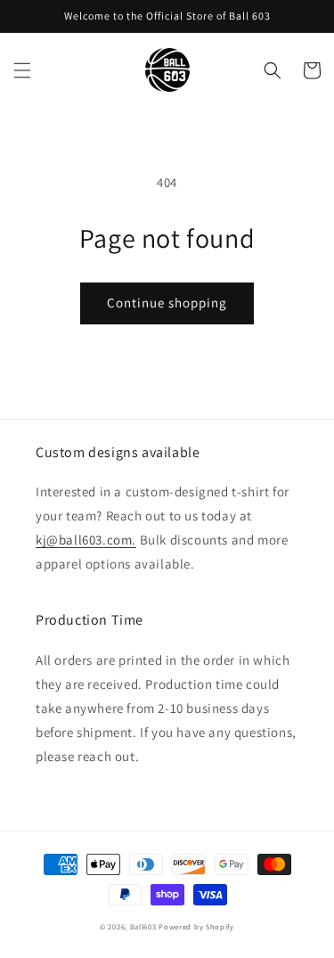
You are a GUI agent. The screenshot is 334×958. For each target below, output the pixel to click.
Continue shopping (167, 302)
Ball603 (143, 926)
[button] (22, 70)
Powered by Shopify (196, 926)
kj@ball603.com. (86, 539)
